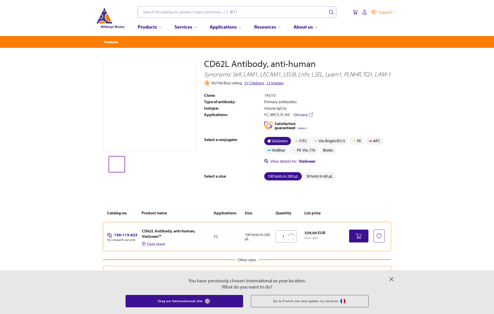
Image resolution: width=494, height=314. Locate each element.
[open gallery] (149, 105)
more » (302, 128)
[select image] (117, 164)
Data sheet (156, 244)
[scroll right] (196, 164)
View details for (292, 161)
